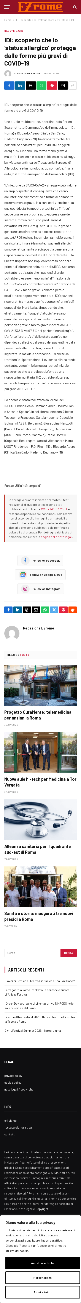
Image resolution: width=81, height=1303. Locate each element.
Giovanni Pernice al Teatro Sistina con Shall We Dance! (40, 981)
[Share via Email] (63, 85)
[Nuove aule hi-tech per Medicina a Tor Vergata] (40, 752)
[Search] (74, 7)
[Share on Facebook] (9, 85)
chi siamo (10, 1120)
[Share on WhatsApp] (42, 85)
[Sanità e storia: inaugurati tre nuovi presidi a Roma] (40, 886)
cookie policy (12, 1082)
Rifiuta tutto (42, 1292)
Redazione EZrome (29, 73)
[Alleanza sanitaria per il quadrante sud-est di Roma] (40, 819)
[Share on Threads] (31, 85)
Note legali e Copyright (33, 1209)
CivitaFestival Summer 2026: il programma (33, 1030)
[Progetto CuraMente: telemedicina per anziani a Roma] (40, 685)
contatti (9, 1134)
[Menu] (7, 7)
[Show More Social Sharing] (72, 85)
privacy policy (13, 1075)
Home (7, 19)
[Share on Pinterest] (52, 85)
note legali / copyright (18, 1089)
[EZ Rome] (40, 7)
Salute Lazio (14, 30)
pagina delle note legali (56, 537)
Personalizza (42, 1277)
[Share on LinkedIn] (20, 85)
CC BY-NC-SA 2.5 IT (54, 509)
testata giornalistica (18, 1127)
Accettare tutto (42, 1263)
